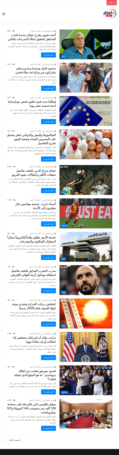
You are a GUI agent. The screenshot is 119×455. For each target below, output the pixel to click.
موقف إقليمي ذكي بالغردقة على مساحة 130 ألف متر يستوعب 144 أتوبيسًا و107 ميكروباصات (31, 408)
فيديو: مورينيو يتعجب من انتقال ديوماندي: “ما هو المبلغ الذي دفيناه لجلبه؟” (35, 375)
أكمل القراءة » (48, 55)
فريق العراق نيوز (48, 31)
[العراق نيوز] (109, 14)
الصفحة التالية (14, 440)
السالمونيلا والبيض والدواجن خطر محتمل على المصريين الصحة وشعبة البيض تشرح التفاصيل (31, 139)
